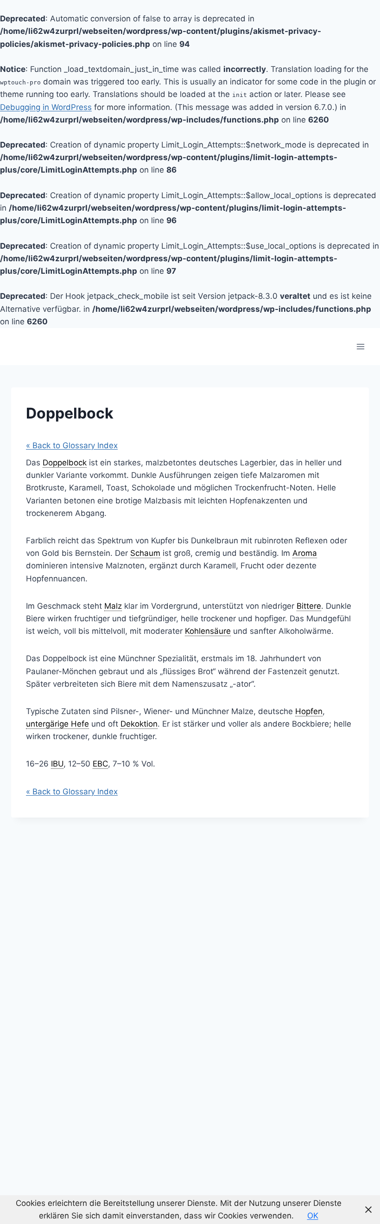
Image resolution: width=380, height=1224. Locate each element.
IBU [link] (57, 763)
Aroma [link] (304, 553)
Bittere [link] (309, 606)
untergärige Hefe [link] (57, 723)
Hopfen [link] (309, 711)
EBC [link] (100, 763)
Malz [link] (113, 606)
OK (312, 1215)
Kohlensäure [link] (208, 631)
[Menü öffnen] (360, 346)
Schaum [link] (145, 553)
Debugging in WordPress (46, 107)
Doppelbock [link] (65, 462)
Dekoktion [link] (139, 723)
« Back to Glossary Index (72, 445)
